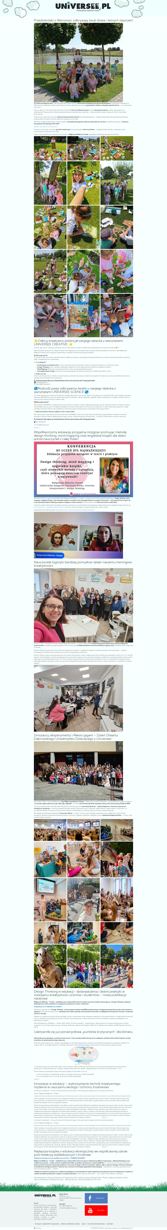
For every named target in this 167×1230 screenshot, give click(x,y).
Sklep (84, 1224)
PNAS (120, 1068)
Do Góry (38, 1228)
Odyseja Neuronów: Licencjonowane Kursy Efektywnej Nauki (74, 510)
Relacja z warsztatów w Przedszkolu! (45, 126)
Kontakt (110, 1224)
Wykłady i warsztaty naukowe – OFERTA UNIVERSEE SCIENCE (57, 1224)
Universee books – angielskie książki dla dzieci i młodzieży (52, 507)
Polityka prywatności (96, 1224)
